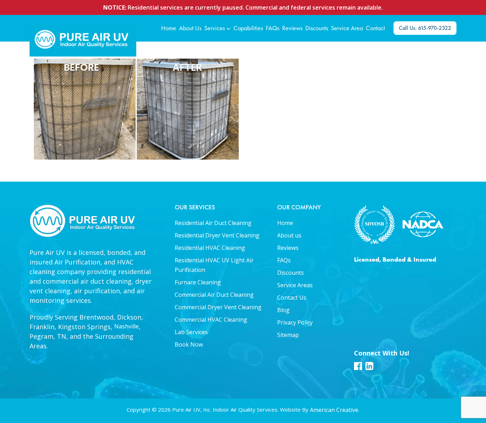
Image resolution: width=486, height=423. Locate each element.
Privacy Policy (295, 322)
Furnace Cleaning (198, 282)
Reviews (288, 248)
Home (285, 223)
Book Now (189, 344)
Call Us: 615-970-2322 (425, 28)
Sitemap (288, 335)
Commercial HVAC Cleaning (211, 319)
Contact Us (291, 297)
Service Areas (295, 285)
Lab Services (191, 332)
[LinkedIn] (369, 368)
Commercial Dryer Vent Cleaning (218, 307)
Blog (283, 310)
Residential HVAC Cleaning (210, 248)
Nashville (126, 326)
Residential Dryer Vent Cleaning (217, 235)
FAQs (284, 260)
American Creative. (334, 410)
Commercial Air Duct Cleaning (214, 295)
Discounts (290, 273)
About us (289, 235)
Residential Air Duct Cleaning (213, 223)
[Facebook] (358, 368)
